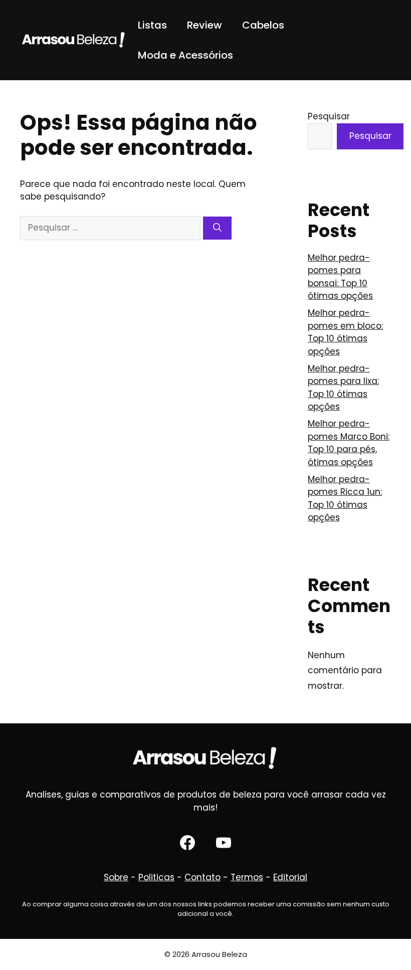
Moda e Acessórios (185, 55)
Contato (202, 877)
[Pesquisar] (217, 228)
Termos (247, 877)
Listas (152, 25)
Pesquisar (329, 116)
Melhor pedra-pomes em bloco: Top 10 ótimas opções (345, 332)
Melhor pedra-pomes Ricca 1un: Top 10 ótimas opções (345, 498)
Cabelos (263, 25)
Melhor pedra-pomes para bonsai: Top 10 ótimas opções (340, 277)
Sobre (116, 877)
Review (204, 25)
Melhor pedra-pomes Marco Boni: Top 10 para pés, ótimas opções (348, 443)
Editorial (290, 877)
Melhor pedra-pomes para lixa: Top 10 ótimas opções (343, 387)
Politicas (156, 877)
